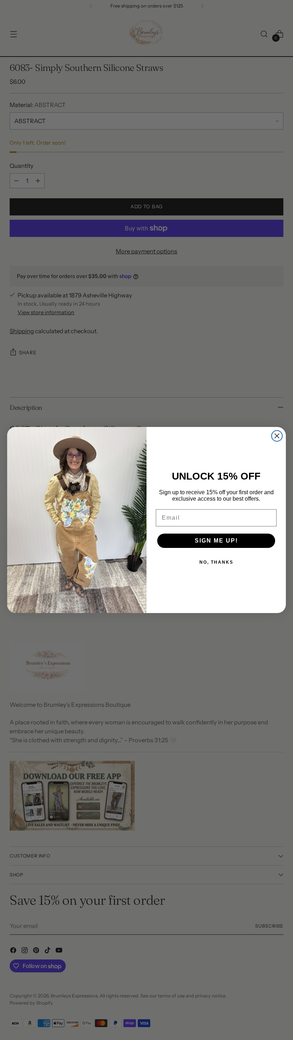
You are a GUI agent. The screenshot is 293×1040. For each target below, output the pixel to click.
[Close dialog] (277, 436)
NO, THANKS (216, 562)
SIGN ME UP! (216, 541)
